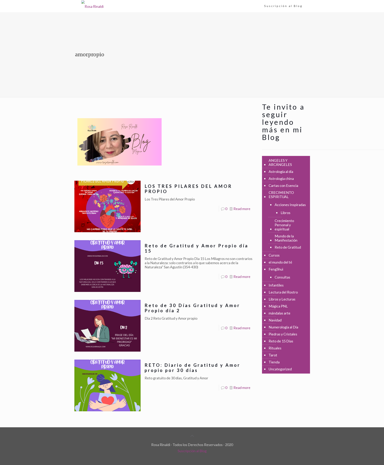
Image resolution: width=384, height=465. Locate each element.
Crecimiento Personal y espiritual (284, 224)
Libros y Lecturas (282, 299)
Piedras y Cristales (283, 334)
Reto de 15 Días (281, 341)
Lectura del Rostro (283, 292)
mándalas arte (279, 313)
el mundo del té (280, 262)
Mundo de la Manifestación (286, 238)
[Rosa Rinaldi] (92, 6)
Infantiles (276, 285)
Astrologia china (281, 178)
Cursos (274, 255)
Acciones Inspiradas (290, 204)
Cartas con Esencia (283, 185)
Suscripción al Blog (192, 451)
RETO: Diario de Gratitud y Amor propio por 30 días (192, 367)
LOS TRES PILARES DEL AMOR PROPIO (188, 188)
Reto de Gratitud (288, 247)
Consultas (282, 277)
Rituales (275, 348)
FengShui (276, 269)
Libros (285, 212)
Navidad (275, 320)
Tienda (274, 362)
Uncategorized (280, 369)
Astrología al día (281, 171)
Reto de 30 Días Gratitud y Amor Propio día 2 (192, 308)
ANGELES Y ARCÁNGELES (280, 162)
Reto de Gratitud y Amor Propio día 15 (196, 248)
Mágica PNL (278, 306)
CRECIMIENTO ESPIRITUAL (281, 194)
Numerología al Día (283, 327)
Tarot (273, 355)
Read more (241, 208)
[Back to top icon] (192, 435)
